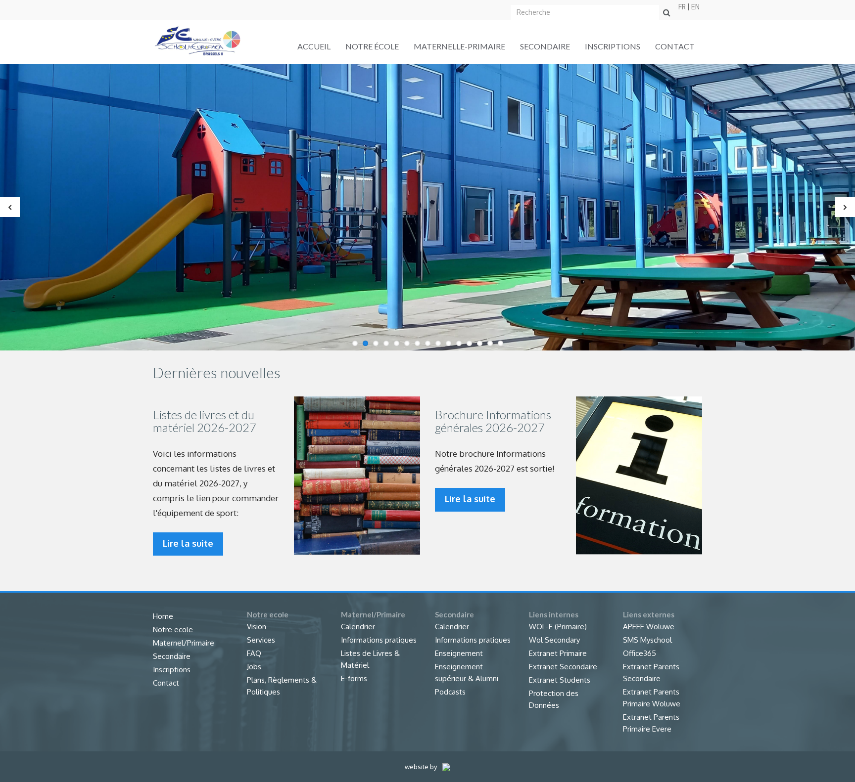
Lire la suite (188, 543)
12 (469, 343)
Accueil (314, 46)
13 (479, 343)
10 (448, 343)
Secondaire (545, 46)
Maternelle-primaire (459, 46)
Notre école (372, 46)
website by (421, 767)
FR (682, 6)
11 (459, 343)
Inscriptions (612, 46)
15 (500, 343)
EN (695, 6)
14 (490, 343)
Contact (675, 46)
